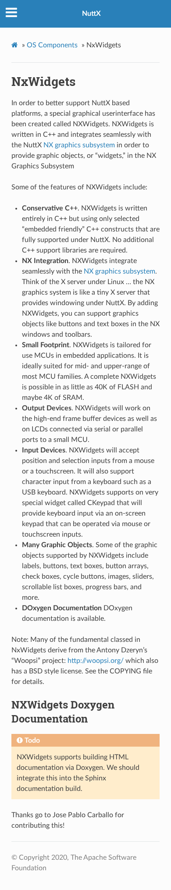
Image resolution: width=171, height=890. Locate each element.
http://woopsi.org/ (96, 660)
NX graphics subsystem (79, 145)
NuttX (91, 13)
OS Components (52, 45)
